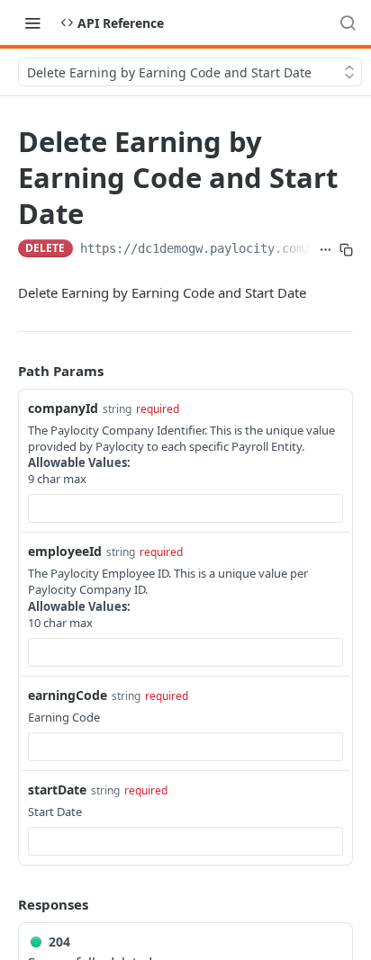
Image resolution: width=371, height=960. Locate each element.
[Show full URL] (325, 250)
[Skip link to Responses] (5, 905)
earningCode (67, 695)
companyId (63, 408)
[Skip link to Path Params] (5, 370)
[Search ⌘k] (347, 22)
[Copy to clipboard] (346, 250)
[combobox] (185, 508)
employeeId (65, 551)
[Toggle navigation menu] (32, 22)
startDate (57, 789)
